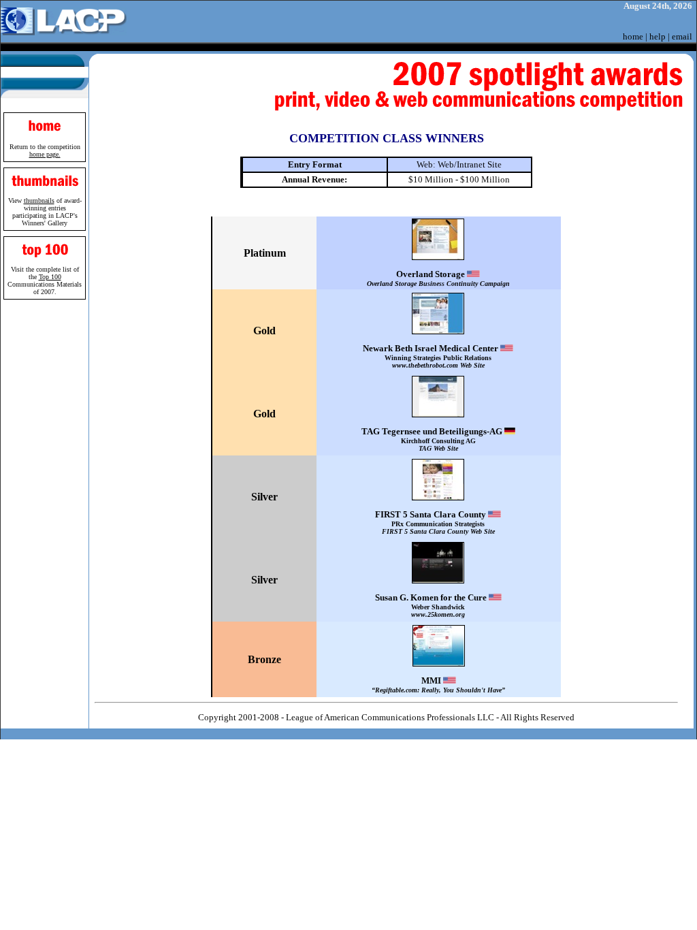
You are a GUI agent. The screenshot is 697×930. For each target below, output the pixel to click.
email (682, 36)
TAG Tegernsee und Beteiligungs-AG (432, 439)
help (657, 36)
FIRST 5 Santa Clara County (435, 522)
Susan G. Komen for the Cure (432, 605)
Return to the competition (45, 150)
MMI (438, 684)
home (633, 36)
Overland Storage (438, 278)
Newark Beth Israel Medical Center (431, 356)
